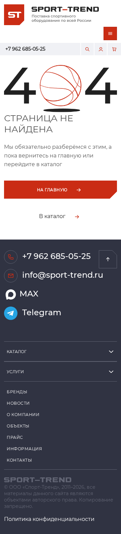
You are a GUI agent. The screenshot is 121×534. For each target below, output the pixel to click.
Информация (24, 448)
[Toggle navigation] (110, 33)
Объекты (18, 425)
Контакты (19, 460)
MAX (27, 293)
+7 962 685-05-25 (25, 49)
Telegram (40, 312)
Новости (18, 403)
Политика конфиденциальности (49, 518)
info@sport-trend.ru (61, 274)
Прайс (15, 437)
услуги (15, 371)
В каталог (53, 215)
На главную (53, 189)
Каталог (17, 351)
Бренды (17, 391)
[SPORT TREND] (37, 479)
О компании (23, 414)
